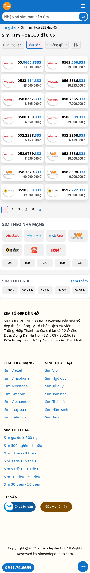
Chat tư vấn (24, 506)
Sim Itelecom (15, 417)
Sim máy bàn (15, 409)
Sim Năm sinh (56, 409)
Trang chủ (9, 27)
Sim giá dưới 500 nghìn (23, 437)
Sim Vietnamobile (18, 401)
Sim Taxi (52, 417)
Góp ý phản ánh (57, 506)
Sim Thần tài (55, 401)
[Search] (83, 17)
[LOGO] (7, 6)
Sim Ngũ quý (55, 378)
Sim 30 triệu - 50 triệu (22, 484)
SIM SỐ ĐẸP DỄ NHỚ (21, 313)
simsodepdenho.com (55, 553)
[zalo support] (83, 566)
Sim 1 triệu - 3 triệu (20, 453)
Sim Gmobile (15, 393)
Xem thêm (79, 281)
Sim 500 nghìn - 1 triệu (23, 445)
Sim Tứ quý (54, 385)
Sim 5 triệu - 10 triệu (21, 468)
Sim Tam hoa (55, 393)
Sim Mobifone (16, 385)
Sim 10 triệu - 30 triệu (22, 476)
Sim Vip (51, 370)
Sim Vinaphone (16, 378)
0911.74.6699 (18, 567)
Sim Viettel (13, 370)
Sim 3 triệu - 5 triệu (20, 461)
